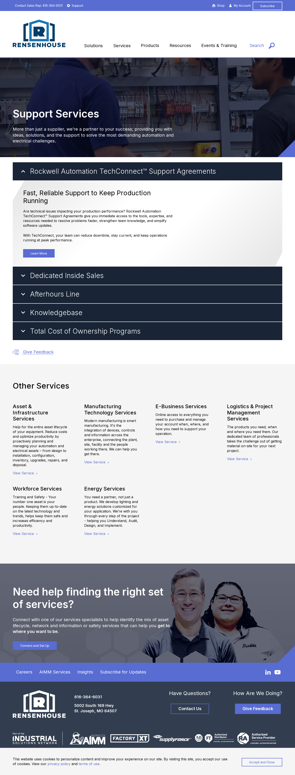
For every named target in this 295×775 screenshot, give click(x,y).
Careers (24, 672)
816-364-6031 (88, 697)
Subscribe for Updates (123, 672)
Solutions (93, 45)
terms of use (89, 764)
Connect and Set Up (34, 645)
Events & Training (219, 45)
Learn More (39, 253)
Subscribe (267, 6)
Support (77, 5)
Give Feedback (38, 352)
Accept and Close (262, 762)
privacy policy (59, 764)
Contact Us (189, 708)
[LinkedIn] (268, 672)
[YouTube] (277, 672)
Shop (221, 5)
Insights (85, 672)
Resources (180, 45)
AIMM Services (54, 672)
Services (122, 45)
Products (150, 45)
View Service (24, 473)
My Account (242, 5)
